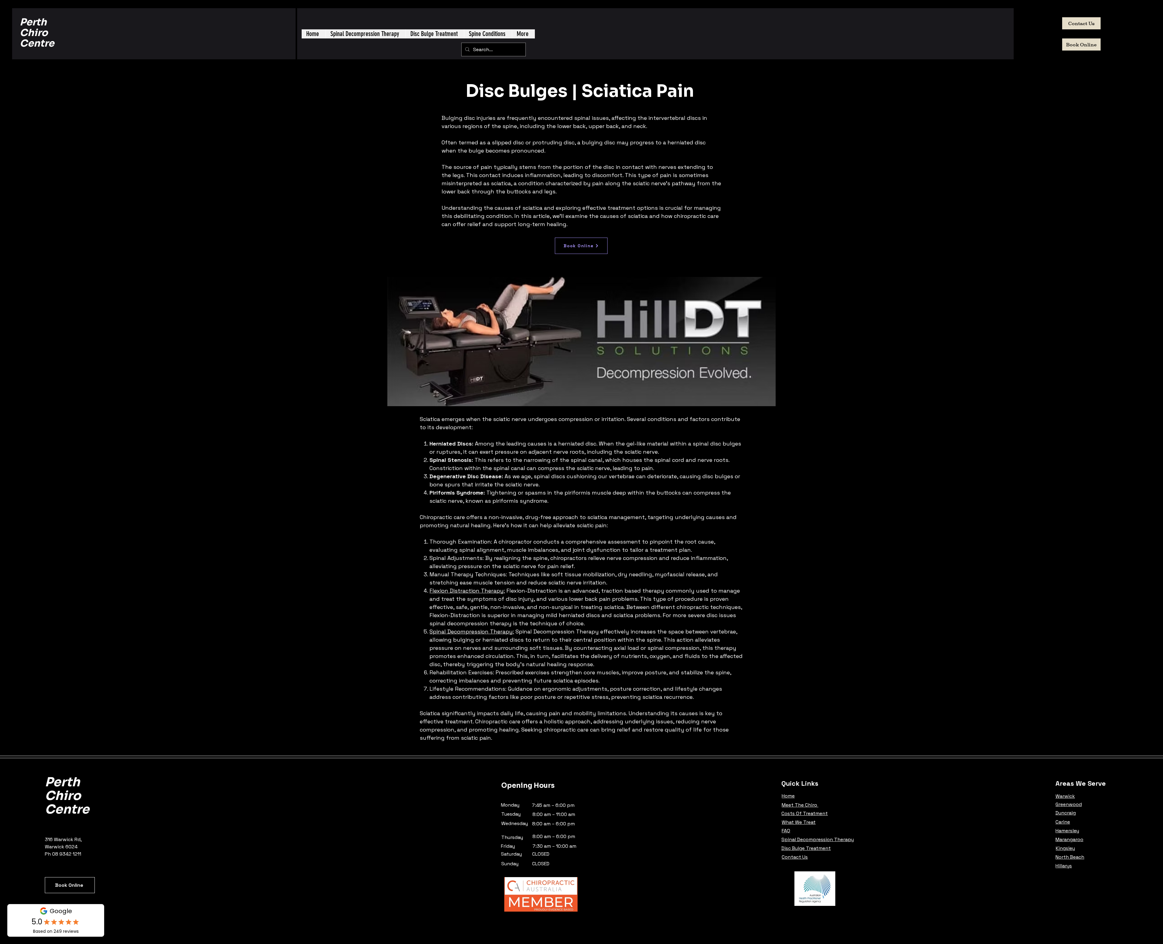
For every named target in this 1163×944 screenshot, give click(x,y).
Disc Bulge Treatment (806, 848)
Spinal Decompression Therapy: (471, 631)
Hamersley (1067, 830)
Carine (1062, 822)
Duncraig (1065, 813)
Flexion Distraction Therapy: (467, 590)
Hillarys (1063, 866)
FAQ (786, 830)
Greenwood (1068, 804)
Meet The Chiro (800, 805)
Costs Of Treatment (804, 813)
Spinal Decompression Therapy (817, 839)
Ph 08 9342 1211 (63, 854)
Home (788, 796)
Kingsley (1065, 848)
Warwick (1065, 796)
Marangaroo (1069, 839)
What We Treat (799, 822)
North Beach (1069, 857)
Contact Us (795, 857)
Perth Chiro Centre (37, 32)
